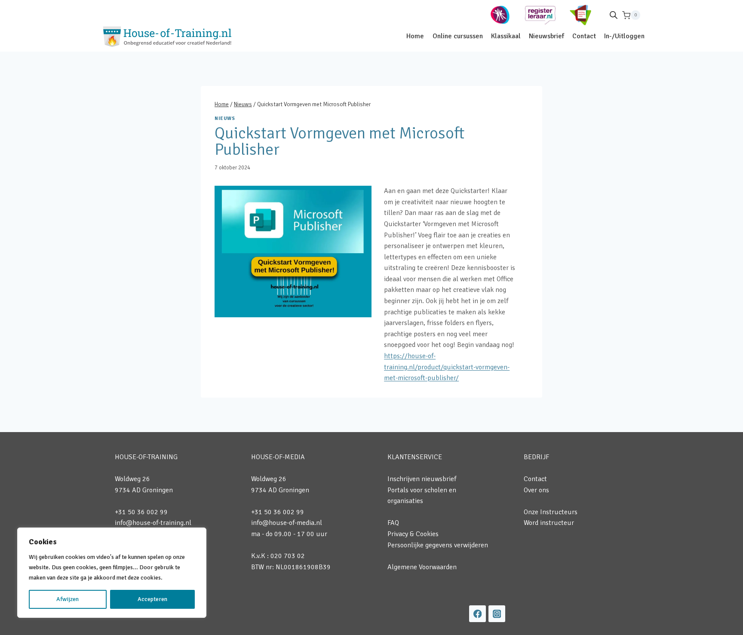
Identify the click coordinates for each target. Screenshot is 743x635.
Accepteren (152, 599)
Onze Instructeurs (550, 512)
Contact (584, 36)
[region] (111, 573)
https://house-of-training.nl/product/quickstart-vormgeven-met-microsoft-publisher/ (447, 367)
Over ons (536, 490)
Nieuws (225, 118)
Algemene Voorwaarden (422, 567)
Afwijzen (67, 599)
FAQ (393, 522)
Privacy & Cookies (413, 534)
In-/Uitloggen (624, 36)
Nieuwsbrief (546, 36)
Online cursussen (458, 36)
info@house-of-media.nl (286, 522)
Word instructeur (549, 522)
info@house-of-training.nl (153, 522)
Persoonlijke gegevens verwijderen (437, 545)
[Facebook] (477, 613)
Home (415, 36)
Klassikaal (506, 36)
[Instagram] (496, 613)
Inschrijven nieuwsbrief (421, 479)
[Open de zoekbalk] (613, 15)
